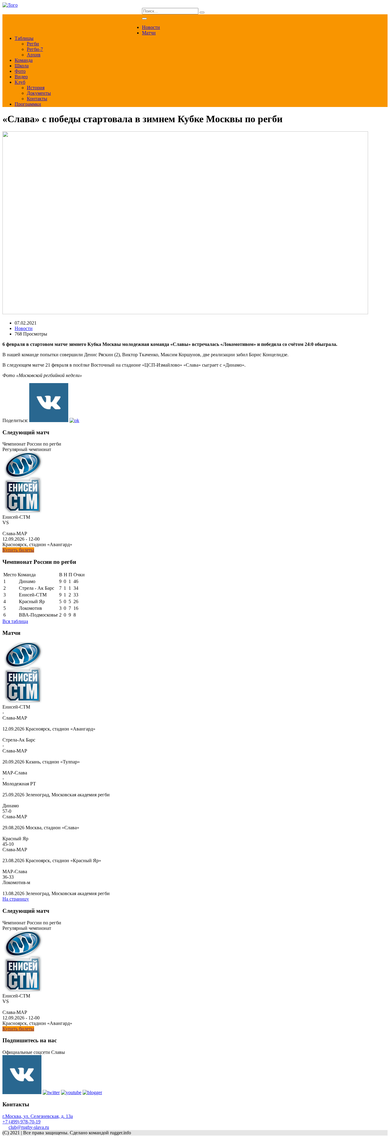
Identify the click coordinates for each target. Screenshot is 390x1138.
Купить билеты (18, 550)
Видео (21, 76)
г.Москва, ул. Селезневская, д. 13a (37, 1116)
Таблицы (24, 38)
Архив (34, 54)
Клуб (20, 82)
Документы (39, 93)
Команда (24, 60)
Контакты (37, 98)
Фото (20, 71)
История (35, 87)
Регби (33, 43)
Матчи (149, 32)
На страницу (15, 899)
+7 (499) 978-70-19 (21, 1121)
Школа (22, 65)
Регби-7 (35, 49)
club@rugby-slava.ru (29, 1127)
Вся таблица (15, 621)
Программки (28, 104)
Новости (151, 27)
